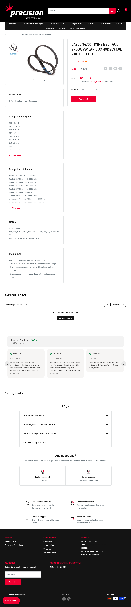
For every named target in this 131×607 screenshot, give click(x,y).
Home (7, 35)
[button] (15, 373)
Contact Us (47, 541)
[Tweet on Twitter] (115, 68)
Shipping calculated (97, 81)
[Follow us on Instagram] (69, 599)
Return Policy (48, 545)
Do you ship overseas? (33, 415)
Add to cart (83, 99)
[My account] (118, 10)
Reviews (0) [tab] (10, 305)
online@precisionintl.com (97, 545)
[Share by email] (120, 68)
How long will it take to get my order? (40, 424)
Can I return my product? (34, 442)
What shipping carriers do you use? (39, 433)
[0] (123, 10)
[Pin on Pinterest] (110, 68)
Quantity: (75, 89)
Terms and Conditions (14, 545)
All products (16, 35)
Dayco (73, 69)
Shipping (47, 549)
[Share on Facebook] (105, 68)
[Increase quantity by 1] (96, 89)
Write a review (65, 318)
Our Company (10, 541)
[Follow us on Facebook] (64, 599)
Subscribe (13, 582)
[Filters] (107, 305)
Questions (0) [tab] (22, 305)
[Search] (112, 11)
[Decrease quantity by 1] (83, 89)
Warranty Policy (49, 553)
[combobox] (78, 11)
